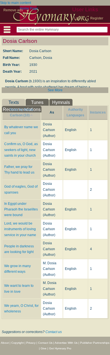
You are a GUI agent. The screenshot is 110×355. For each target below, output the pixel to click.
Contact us (53, 332)
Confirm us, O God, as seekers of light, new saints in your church (21, 149)
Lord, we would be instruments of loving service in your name (20, 229)
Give (44, 348)
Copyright (17, 342)
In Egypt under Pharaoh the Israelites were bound (21, 209)
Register (96, 18)
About (5, 342)
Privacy (31, 342)
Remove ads (13, 10)
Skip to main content (15, 3)
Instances (98, 112)
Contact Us (45, 342)
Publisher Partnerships (94, 342)
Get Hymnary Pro (60, 348)
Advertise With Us (66, 342)
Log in (78, 18)
